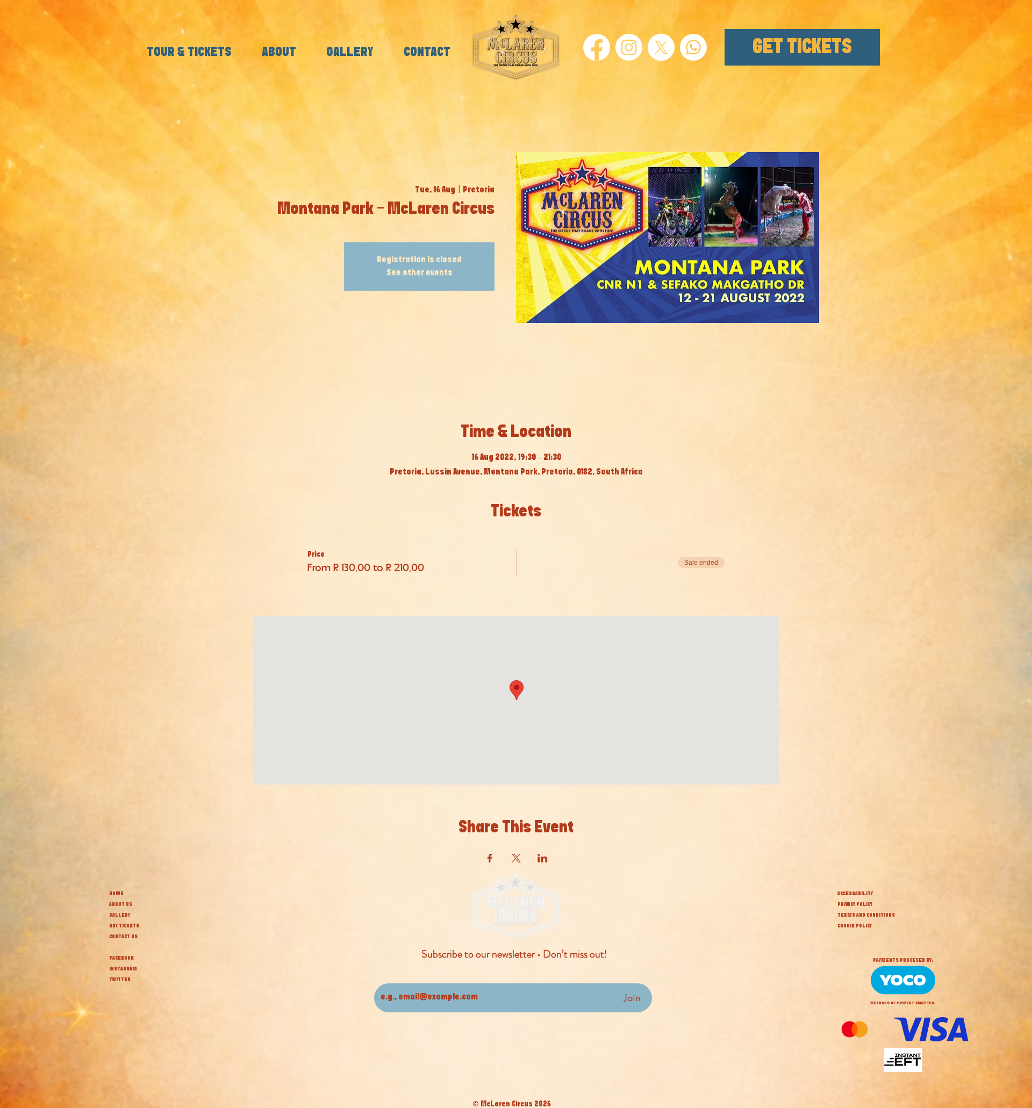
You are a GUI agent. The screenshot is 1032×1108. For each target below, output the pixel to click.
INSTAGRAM (123, 969)
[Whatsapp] (693, 47)
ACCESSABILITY (855, 893)
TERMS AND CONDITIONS (866, 915)
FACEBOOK (121, 958)
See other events (419, 273)
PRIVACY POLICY (854, 904)
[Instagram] (628, 47)
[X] (661, 47)
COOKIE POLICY (854, 926)
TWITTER (120, 979)
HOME (116, 893)
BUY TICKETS (124, 926)
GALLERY (119, 915)
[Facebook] (596, 47)
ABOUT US (120, 904)
